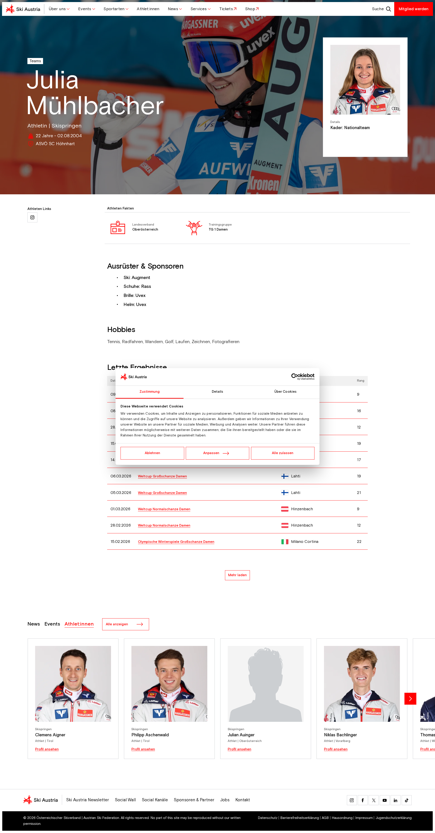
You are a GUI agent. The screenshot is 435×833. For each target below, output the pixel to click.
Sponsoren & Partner (194, 800)
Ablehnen (152, 453)
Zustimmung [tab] (150, 392)
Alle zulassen (282, 453)
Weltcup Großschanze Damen (162, 476)
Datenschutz (268, 818)
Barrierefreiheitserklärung (299, 818)
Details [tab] (217, 392)
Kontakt (242, 800)
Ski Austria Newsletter (87, 800)
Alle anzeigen (117, 624)
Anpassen (211, 453)
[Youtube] (385, 800)
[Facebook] (363, 800)
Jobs (225, 800)
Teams (35, 61)
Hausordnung (342, 818)
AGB (325, 818)
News (33, 624)
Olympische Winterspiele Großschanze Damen (176, 542)
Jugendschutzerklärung (393, 818)
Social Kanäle (155, 800)
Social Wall (125, 800)
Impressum (364, 818)
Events (52, 624)
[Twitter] (374, 800)
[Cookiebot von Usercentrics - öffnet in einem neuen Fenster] (294, 376)
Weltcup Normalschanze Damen (164, 509)
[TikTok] (407, 800)
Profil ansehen (47, 749)
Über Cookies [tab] (285, 392)
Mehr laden (237, 575)
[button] (59, 9)
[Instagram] (352, 800)
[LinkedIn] (396, 800)
